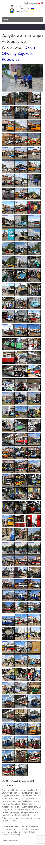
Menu (6, 19)
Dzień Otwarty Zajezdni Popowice (18, 53)
